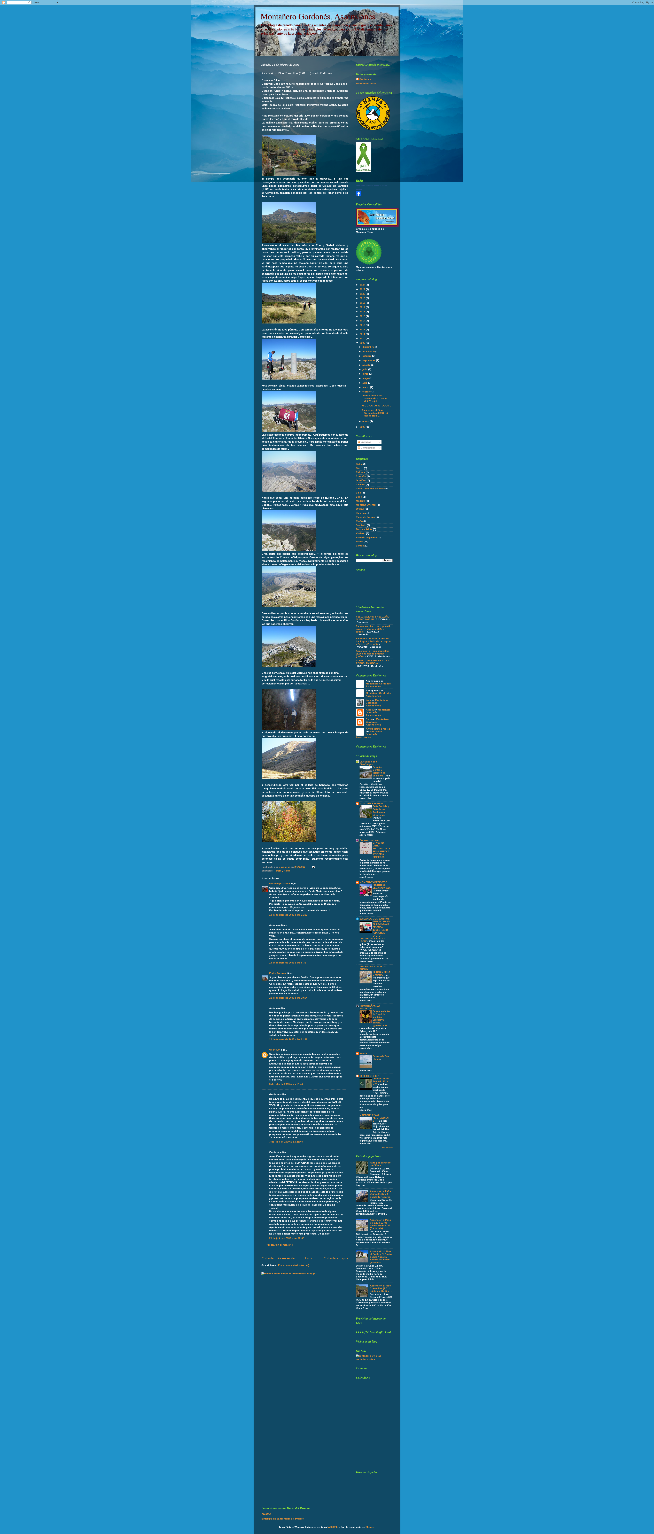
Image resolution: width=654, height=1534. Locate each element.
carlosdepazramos (280, 883)
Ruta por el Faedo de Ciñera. (380, 1164)
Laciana (360, 484)
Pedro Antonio (277, 973)
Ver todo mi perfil (366, 83)
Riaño (359, 521)
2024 (363, 284)
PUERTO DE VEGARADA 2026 (382, 886)
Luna (359, 497)
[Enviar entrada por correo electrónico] (313, 867)
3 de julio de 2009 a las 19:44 (286, 1084)
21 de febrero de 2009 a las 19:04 (288, 998)
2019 (363, 298)
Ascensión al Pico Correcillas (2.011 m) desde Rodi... (375, 413)
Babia (359, 464)
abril (365, 383)
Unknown (274, 1050)
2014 (363, 320)
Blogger (370, 1527)
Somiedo (361, 525)
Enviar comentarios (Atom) (293, 1265)
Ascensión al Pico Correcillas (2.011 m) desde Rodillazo (381, 1288)
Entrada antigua (335, 1258)
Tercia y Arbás (282, 870)
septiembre (369, 360)
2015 (363, 316)
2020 (363, 293)
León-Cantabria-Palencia (370, 488)
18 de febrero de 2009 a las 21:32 (288, 915)
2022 (363, 289)
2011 (363, 334)
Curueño (361, 476)
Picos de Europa (365, 517)
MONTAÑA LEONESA (372, 803)
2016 (363, 311)
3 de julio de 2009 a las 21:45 (286, 1141)
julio (365, 369)
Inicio (309, 1258)
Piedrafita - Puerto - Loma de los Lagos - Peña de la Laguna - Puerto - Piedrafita (373, 641)
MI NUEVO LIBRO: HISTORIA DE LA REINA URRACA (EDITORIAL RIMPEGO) (382, 850)
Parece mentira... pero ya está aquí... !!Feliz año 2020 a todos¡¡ (373, 629)
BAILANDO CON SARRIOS (375, 919)
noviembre (368, 351)
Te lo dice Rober (369, 1076)
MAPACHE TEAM (369, 1115)
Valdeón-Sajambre (366, 537)
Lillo (358, 492)
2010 (363, 338)
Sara (368, 700)
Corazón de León (369, 840)
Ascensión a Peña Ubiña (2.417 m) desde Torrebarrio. (380, 1194)
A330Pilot (333, 1527)
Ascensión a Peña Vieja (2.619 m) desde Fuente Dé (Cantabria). (380, 1224)
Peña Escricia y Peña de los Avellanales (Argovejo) (381, 810)
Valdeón (360, 533)
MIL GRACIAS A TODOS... (376, 405)
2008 (363, 427)
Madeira (360, 501)
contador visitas (365, 1359)
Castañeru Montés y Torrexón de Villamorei (379, 771)
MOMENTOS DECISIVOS (373, 882)
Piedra (363, 1053)
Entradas (365, 442)
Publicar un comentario (279, 1245)
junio (365, 374)
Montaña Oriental (366, 505)
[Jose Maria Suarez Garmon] (358, 195)
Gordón (360, 480)
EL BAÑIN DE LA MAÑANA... (381, 973)
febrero (366, 391)
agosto (366, 365)
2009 (363, 343)
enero (366, 421)
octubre (367, 356)
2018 (363, 303)
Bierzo (359, 468)
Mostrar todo (387, 1147)
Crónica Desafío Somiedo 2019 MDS (381, 1081)
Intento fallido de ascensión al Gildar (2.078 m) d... (374, 398)
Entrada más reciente (278, 1258)
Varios (359, 541)
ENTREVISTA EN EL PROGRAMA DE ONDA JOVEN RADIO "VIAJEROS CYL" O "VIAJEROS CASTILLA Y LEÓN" (375, 931)
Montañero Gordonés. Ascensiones (318, 16)
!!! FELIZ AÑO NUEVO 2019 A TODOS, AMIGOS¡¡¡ (372, 662)
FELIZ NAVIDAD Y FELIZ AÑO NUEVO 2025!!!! (373, 618)
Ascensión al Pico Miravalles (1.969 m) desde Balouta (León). (372, 654)
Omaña (360, 509)
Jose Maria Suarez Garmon (367, 186)
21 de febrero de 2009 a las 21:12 (288, 1039)
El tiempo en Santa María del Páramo (282, 1518)
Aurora (370, 709)
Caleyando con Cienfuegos (368, 763)
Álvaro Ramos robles (378, 729)
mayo (365, 378)
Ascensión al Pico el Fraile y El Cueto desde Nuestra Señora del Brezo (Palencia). (381, 1257)
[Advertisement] (381, 1442)
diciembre (368, 347)
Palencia (361, 513)
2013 (363, 325)
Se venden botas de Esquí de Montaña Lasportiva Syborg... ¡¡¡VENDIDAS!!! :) (381, 1018)
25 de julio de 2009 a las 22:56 (286, 1238)
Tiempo (266, 1514)
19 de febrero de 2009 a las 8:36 (287, 962)
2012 (363, 329)
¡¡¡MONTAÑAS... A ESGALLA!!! (370, 1007)
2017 (363, 307)
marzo (366, 387)
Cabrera (360, 472)
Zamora (360, 545)
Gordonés (365, 79)
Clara (369, 719)
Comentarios (368, 447)
